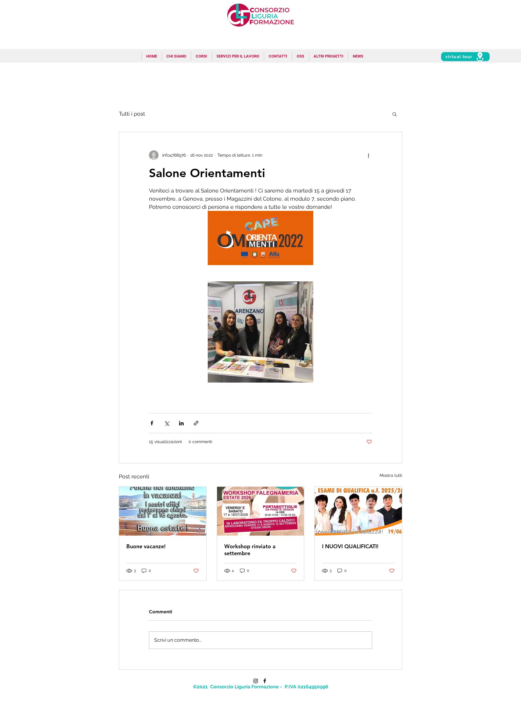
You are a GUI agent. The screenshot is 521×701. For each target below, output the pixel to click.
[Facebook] (265, 681)
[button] (238, 56)
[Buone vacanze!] (162, 511)
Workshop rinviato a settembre (250, 550)
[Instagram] (256, 681)
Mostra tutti (391, 475)
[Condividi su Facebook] (152, 423)
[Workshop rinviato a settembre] (260, 511)
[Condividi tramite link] (196, 423)
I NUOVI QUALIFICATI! (350, 546)
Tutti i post (132, 114)
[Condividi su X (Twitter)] (166, 423)
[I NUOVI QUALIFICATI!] (358, 511)
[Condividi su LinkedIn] (181, 423)
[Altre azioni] (368, 155)
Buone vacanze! (146, 546)
